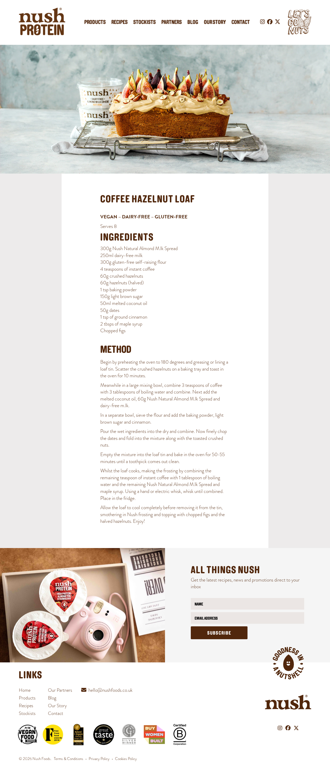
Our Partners (60, 690)
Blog (192, 22)
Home (24, 690)
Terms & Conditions (68, 758)
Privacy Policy (99, 758)
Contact (241, 22)
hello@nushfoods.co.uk (110, 690)
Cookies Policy (126, 758)
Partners (171, 22)
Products (95, 22)
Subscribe (219, 633)
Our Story (215, 22)
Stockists (144, 22)
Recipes (119, 22)
